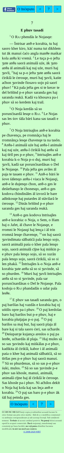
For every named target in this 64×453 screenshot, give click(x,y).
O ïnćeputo (25, 9)
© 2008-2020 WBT (32, 432)
